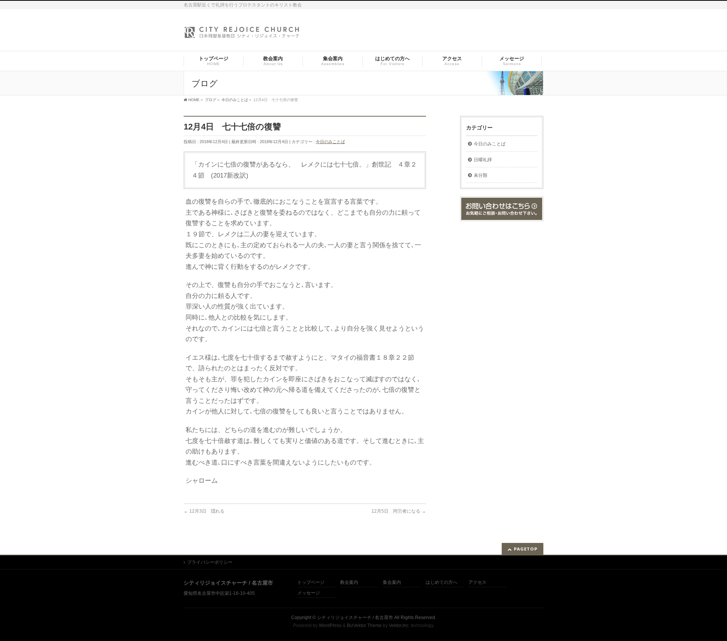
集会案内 (392, 582)
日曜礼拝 (483, 159)
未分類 (480, 175)
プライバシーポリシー (209, 562)
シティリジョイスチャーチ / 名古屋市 (355, 617)
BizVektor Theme (364, 625)
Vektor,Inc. (399, 625)
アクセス (477, 582)
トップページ (310, 582)
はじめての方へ (441, 582)
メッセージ (308, 593)
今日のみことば (330, 141)
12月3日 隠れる (204, 511)
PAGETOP (526, 548)
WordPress (330, 625)
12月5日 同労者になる (398, 511)
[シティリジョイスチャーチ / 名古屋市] (242, 35)
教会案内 (349, 582)
